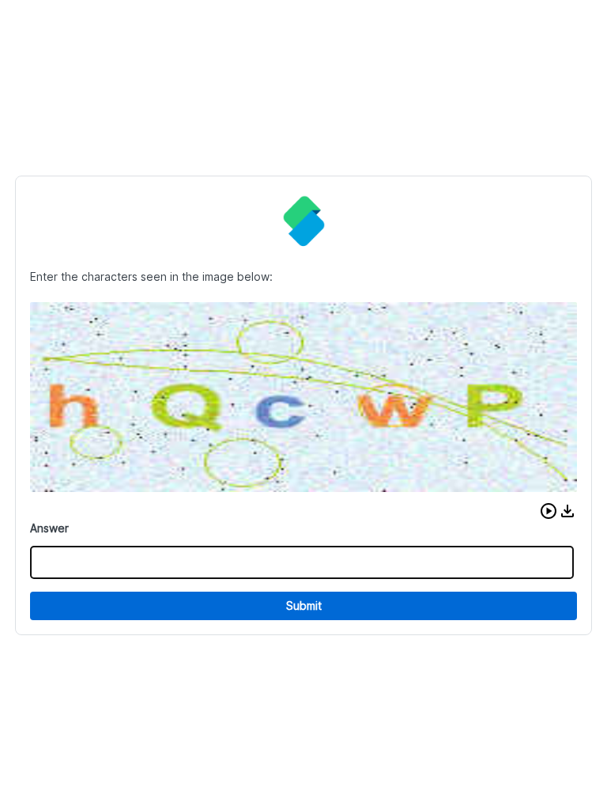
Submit (304, 605)
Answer (49, 528)
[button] (548, 511)
